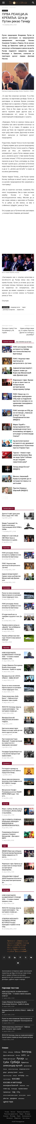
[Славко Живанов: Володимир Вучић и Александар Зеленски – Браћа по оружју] (29, 667)
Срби (6, 1062)
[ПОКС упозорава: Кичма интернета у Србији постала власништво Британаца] (7, 349)
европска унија (7, 1075)
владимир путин (15, 307)
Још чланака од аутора (23, 341)
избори (15, 1075)
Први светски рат (9, 1059)
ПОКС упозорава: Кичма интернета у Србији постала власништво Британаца (11, 555)
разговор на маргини (9, 309)
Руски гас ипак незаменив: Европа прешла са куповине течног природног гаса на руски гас (17, 1019)
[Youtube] (18, 963)
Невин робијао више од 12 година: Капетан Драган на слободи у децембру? (26, 331)
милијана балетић (10, 1085)
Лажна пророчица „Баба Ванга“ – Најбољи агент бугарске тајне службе (10, 698)
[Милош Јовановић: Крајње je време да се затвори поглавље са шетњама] (7, 478)
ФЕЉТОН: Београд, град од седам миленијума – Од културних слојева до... (11, 709)
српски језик (22, 1095)
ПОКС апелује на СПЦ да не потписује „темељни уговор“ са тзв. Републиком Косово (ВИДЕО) (23, 415)
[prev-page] (3, 498)
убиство (6, 1098)
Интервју (12, 1116)
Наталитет (9, 1118)
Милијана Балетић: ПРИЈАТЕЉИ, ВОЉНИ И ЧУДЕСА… (10, 719)
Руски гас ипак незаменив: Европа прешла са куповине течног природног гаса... (11, 595)
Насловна (5, 7)
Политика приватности (11, 1114)
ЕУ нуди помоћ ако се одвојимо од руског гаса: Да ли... (12, 616)
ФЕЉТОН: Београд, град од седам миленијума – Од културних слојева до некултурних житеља (18, 1036)
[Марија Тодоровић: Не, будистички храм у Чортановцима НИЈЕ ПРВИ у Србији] (29, 525)
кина (27, 1075)
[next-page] (6, 498)
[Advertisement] (18, 235)
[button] (3, 2)
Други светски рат (8, 1055)
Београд (26, 1052)
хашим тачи (20, 309)
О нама (7, 1112)
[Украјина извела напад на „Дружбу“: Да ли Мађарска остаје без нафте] (29, 627)
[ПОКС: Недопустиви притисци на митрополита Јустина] (7, 361)
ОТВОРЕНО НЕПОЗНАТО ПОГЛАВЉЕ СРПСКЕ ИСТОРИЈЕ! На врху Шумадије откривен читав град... (11, 922)
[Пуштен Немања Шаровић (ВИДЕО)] (7, 490)
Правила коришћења (23, 1112)
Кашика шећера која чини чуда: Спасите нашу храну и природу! (11, 638)
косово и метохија (12, 1082)
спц (18, 1092)
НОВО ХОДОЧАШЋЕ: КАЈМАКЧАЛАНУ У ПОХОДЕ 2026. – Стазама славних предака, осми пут (16, 994)
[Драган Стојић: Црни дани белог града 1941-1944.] (29, 516)
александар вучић (12, 1065)
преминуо (7, 1092)
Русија (20, 1058)
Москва (18, 1055)
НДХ (28, 1055)
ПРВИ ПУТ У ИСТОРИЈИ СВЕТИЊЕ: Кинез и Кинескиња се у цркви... (10, 538)
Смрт (26, 1059)
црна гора (8, 1102)
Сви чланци (26, 1118)
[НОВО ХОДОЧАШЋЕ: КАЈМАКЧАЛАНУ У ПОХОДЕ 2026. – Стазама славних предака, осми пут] (29, 655)
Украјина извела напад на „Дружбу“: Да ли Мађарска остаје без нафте (11, 627)
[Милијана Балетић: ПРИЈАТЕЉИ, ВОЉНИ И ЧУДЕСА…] (29, 720)
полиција (14, 1089)
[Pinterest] (13, 29)
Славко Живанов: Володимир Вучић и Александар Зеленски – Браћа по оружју (12, 667)
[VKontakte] (31, 958)
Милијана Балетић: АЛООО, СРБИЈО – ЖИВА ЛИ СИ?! (17, 1011)
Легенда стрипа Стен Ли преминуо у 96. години (9, 330)
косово (16, 1079)
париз (24, 307)
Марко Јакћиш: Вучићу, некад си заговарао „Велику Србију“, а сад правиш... (12, 811)
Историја (27, 1114)
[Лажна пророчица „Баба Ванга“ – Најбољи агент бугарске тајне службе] (29, 698)
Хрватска (24, 1062)
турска (28, 1095)
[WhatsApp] (18, 29)
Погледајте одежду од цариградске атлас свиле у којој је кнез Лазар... (11, 770)
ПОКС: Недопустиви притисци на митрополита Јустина (22, 361)
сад (13, 1092)
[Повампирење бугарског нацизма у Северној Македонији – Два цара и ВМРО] (29, 834)
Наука (18, 1116)
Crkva (5, 1052)
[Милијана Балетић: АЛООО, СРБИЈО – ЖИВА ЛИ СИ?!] (29, 678)
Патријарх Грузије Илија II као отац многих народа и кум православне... (12, 753)
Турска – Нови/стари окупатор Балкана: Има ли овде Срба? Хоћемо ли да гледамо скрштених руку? (22, 457)
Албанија (10, 1052)
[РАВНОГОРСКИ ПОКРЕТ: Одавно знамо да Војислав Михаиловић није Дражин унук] (7, 370)
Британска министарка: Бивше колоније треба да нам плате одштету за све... (12, 730)
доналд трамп (13, 1072)
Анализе (5, 1116)
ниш (27, 1085)
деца (4, 1072)
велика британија (13, 1069)
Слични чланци (8, 341)
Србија (15, 1062)
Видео (21, 1114)
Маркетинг (17, 1118)
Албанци (17, 1052)
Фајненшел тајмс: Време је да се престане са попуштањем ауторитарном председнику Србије (23, 384)
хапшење (21, 1098)
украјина (13, 1098)
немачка (22, 1085)
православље (23, 1089)
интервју (21, 1075)
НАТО (23, 1055)
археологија (28, 1066)
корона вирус (7, 1079)
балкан (5, 1069)
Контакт (13, 1112)
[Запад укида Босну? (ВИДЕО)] (7, 469)
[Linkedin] (15, 958)
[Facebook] (4, 29)
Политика (13, 7)
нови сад (6, 1089)
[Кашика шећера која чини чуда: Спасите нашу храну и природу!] (29, 638)
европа (21, 1072)
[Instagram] (9, 957)
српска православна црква (10, 1095)
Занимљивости (26, 1116)
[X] (9, 29)
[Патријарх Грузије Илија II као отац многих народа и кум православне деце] (29, 754)
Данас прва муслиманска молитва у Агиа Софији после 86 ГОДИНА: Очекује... (12, 781)
